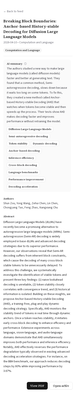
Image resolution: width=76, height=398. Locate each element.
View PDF (37, 386)
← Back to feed (13, 11)
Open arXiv (61, 386)
